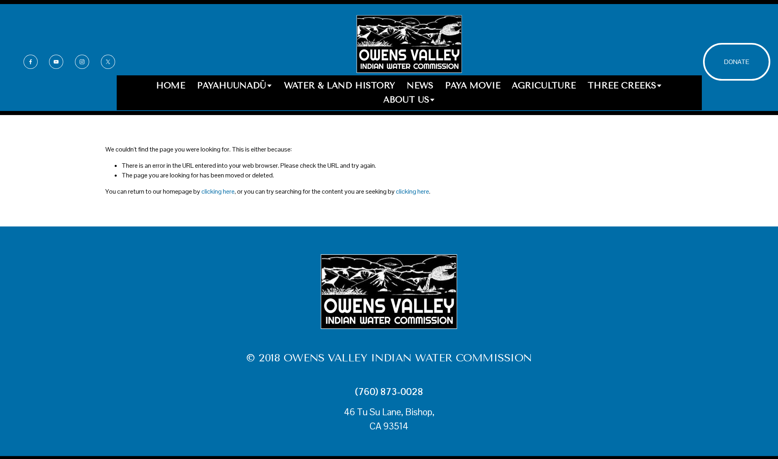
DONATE (736, 62)
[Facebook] (31, 62)
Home (170, 85)
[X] (108, 62)
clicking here (218, 191)
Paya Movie (472, 85)
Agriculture (544, 85)
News (420, 85)
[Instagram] (82, 62)
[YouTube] (56, 62)
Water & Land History (339, 85)
